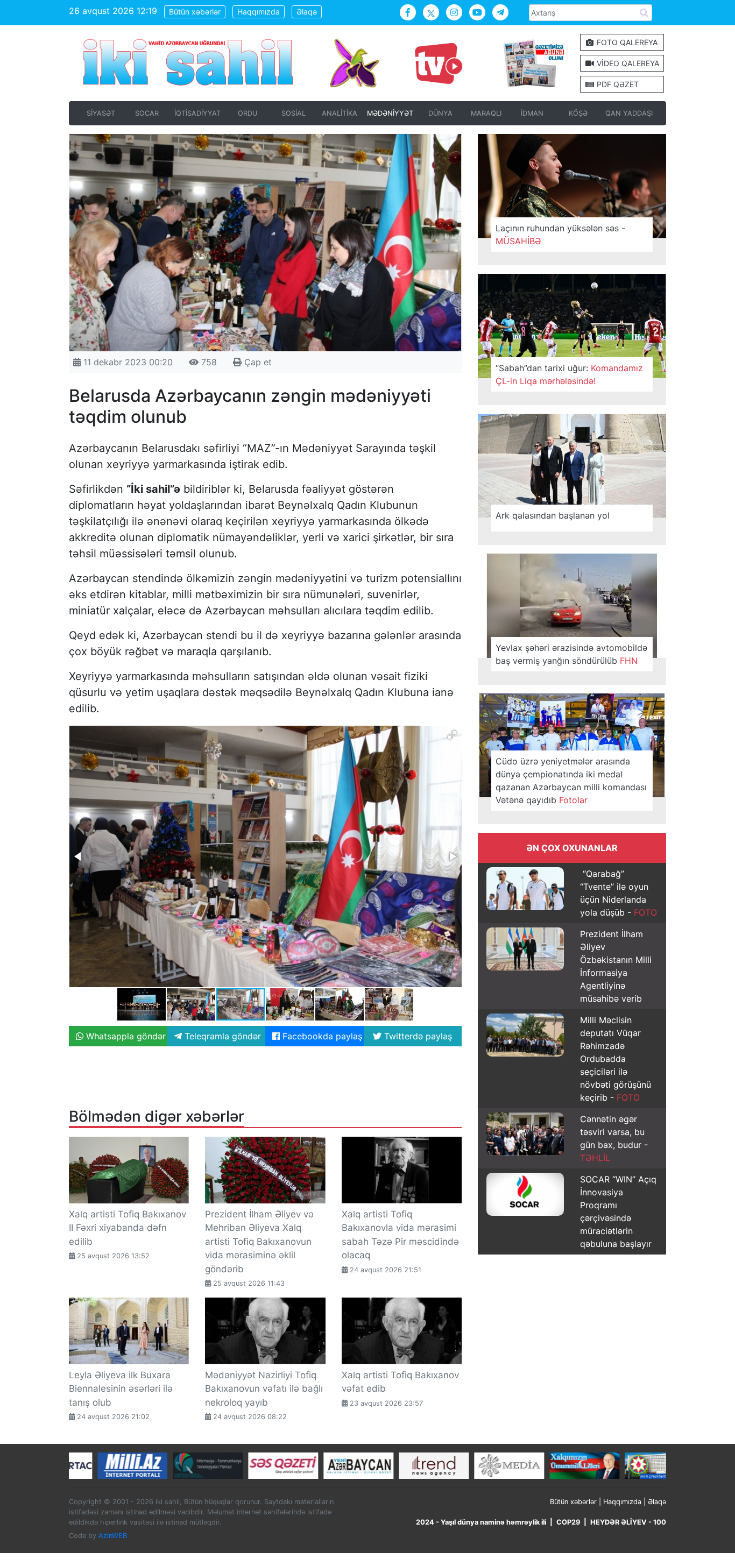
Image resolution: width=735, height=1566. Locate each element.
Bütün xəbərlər (195, 11)
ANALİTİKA (339, 113)
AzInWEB (112, 1536)
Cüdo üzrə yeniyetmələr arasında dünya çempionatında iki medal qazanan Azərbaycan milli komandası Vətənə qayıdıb (571, 780)
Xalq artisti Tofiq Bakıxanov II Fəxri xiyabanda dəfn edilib (127, 1228)
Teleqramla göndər (221, 1036)
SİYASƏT (101, 113)
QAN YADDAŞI (629, 113)
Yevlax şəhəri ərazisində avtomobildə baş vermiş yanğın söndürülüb (571, 654)
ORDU (247, 113)
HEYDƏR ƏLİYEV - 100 (628, 1522)
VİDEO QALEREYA (627, 63)
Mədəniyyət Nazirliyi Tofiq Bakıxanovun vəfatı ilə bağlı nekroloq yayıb (264, 1389)
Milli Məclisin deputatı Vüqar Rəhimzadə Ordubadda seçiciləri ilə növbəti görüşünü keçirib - (615, 1059)
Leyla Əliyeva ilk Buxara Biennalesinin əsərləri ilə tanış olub (121, 1389)
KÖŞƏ (578, 113)
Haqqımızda (258, 11)
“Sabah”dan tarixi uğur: (569, 374)
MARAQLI (486, 113)
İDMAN (532, 113)
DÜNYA (440, 113)
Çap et (257, 362)
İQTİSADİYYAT (197, 113)
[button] (452, 734)
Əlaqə (306, 11)
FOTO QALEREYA (626, 42)
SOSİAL (293, 113)
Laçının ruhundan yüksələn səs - (560, 234)
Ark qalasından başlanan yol (553, 515)
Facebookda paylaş (321, 1036)
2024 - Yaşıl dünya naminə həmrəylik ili (481, 1522)
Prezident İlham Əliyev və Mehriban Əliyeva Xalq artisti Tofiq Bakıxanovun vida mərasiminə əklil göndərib (259, 1241)
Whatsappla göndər (124, 1036)
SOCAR (147, 113)
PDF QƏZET (617, 84)
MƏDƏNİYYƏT (390, 113)
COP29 (568, 1522)
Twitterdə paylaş (416, 1036)
